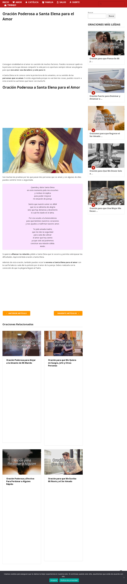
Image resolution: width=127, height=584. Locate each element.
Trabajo (11, 5)
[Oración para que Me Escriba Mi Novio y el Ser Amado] (63, 462)
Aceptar (54, 580)
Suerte (75, 2)
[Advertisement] (43, 44)
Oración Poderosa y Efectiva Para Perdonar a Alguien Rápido (20, 481)
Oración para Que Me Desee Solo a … (106, 172)
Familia (49, 2)
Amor (18, 2)
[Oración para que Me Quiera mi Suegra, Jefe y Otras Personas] (63, 343)
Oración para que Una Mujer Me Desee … (105, 209)
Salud (62, 2)
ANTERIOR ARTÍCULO (17, 313)
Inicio (5, 2)
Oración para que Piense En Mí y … (104, 60)
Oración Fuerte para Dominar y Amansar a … (105, 97)
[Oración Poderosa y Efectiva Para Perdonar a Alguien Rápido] (21, 462)
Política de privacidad (69, 580)
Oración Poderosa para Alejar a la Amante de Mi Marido (21, 361)
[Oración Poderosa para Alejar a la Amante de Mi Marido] (21, 343)
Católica (33, 2)
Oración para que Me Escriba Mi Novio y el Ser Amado (62, 480)
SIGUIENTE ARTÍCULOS (67, 313)
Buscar (90, 12)
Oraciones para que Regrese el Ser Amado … (105, 135)
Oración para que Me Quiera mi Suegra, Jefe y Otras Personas (62, 363)
